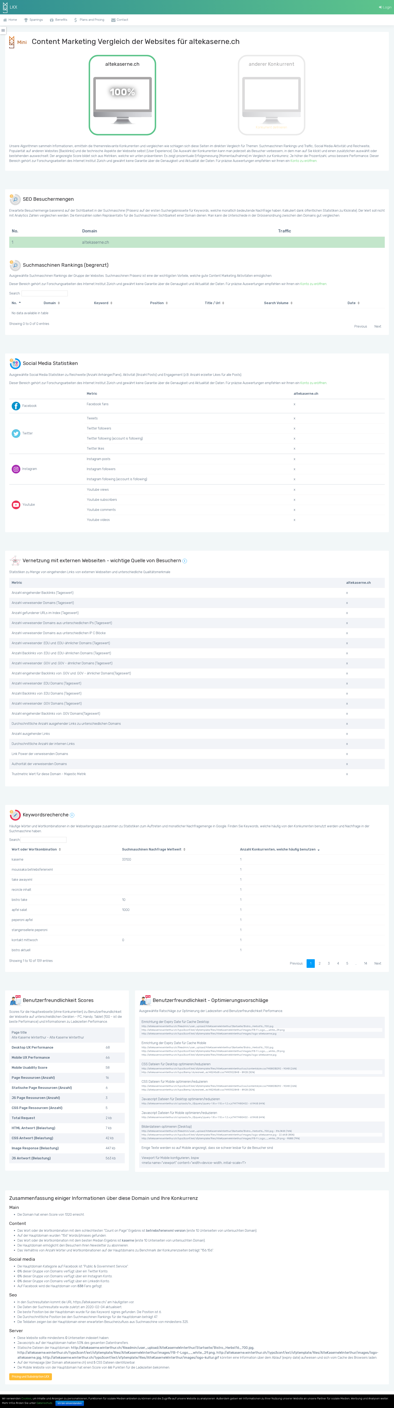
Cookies (26, 1398)
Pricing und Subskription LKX (30, 1376)
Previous (360, 326)
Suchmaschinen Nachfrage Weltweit (151, 849)
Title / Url (212, 303)
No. (14, 303)
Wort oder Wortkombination (34, 849)
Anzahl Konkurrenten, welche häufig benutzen (278, 849)
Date (352, 303)
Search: (14, 293)
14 (365, 963)
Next (378, 326)
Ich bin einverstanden (70, 1403)
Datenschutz (44, 1403)
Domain (50, 303)
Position (157, 303)
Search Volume (276, 303)
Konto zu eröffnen (304, 161)
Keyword (101, 303)
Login (387, 7)
